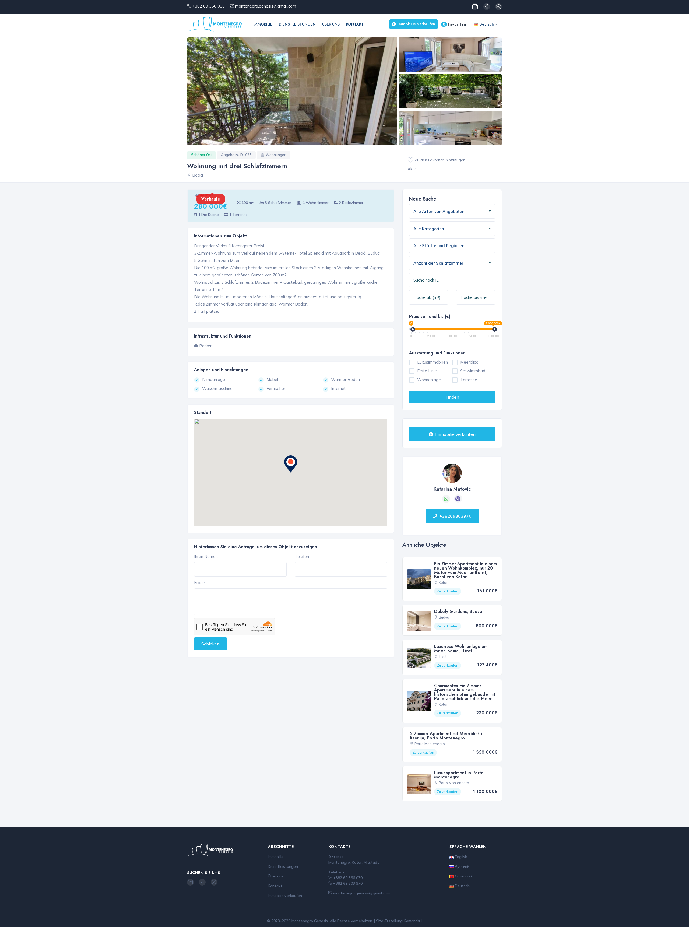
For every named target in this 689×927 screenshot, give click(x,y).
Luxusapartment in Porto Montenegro (459, 775)
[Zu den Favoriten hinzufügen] (410, 160)
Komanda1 (413, 920)
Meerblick (469, 362)
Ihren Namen (206, 556)
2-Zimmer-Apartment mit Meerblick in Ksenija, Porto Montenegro (447, 736)
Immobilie (262, 24)
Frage (199, 582)
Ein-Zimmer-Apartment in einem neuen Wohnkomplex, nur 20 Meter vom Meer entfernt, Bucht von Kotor (465, 570)
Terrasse (468, 379)
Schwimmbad (472, 370)
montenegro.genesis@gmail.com (265, 6)
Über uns (331, 24)
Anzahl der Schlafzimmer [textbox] (438, 263)
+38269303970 (455, 516)
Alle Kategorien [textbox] (428, 228)
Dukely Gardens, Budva (458, 611)
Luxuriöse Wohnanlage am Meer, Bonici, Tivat (460, 648)
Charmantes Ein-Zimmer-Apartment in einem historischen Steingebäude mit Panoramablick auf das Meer (464, 692)
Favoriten (454, 24)
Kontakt (355, 24)
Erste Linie (427, 370)
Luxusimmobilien (432, 362)
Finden (452, 397)
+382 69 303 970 (347, 883)
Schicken (210, 644)
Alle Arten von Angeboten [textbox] (439, 211)
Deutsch (486, 24)
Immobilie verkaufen (416, 24)
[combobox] (452, 211)
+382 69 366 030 (208, 6)
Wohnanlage (429, 379)
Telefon (302, 556)
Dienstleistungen (297, 24)
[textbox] (441, 246)
